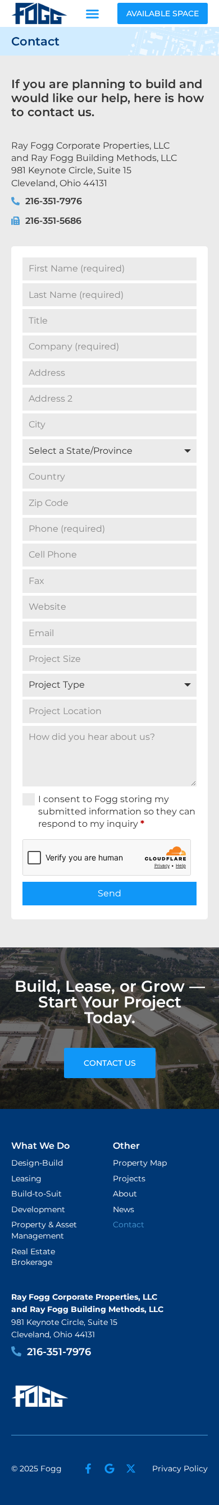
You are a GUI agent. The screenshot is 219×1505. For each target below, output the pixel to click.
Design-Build (37, 1163)
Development (38, 1209)
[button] (92, 13)
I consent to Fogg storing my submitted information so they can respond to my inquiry (116, 812)
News (123, 1209)
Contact (128, 1224)
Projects (129, 1178)
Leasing (26, 1178)
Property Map (140, 1163)
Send (109, 893)
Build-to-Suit (36, 1194)
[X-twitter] (131, 1468)
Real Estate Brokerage (33, 1257)
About (125, 1194)
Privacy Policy (180, 1468)
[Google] (109, 1468)
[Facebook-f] (88, 1468)
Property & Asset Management (44, 1230)
